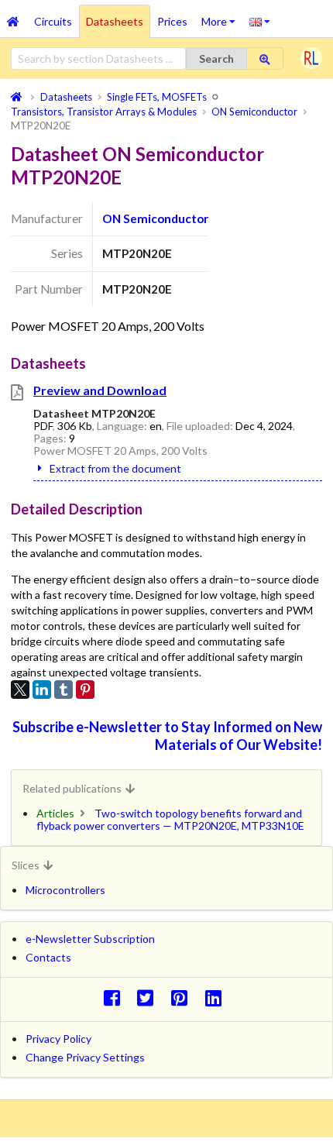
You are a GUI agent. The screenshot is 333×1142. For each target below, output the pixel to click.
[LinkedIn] (42, 689)
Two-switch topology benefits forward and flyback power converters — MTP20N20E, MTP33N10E (170, 819)
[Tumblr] (63, 689)
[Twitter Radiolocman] (150, 997)
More (221, 16)
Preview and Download (99, 390)
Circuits (53, 21)
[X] (20, 689)
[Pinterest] (85, 689)
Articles (55, 813)
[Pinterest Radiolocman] (184, 997)
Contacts (48, 957)
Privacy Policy (58, 1038)
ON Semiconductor (155, 218)
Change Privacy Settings (85, 1057)
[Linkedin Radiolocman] (217, 997)
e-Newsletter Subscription (90, 938)
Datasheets (114, 21)
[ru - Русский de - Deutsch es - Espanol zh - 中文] (259, 21)
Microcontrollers (65, 889)
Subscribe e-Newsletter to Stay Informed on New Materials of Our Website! (167, 735)
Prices (172, 21)
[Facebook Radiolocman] (116, 997)
